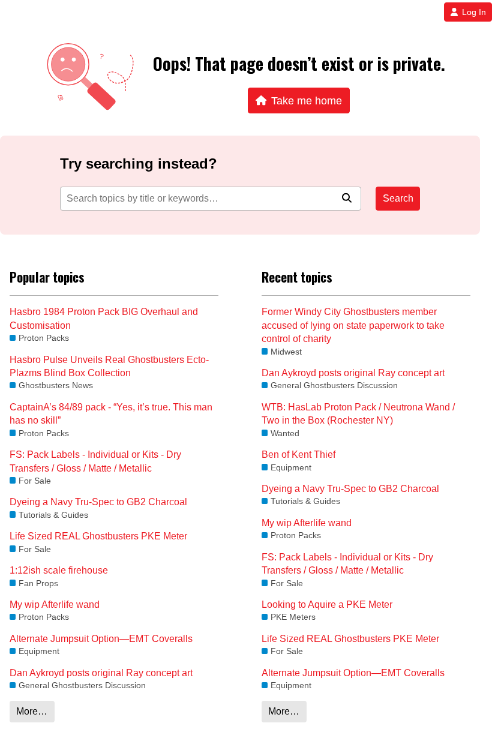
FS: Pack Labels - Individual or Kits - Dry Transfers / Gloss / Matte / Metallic (95, 461)
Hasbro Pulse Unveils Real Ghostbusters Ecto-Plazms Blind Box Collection (109, 366)
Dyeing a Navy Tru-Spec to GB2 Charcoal (98, 502)
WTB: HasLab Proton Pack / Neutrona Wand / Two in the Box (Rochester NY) (358, 413)
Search (398, 198)
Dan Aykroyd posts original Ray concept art (101, 673)
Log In (474, 12)
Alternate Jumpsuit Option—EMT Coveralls (101, 639)
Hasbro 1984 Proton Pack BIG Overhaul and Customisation (104, 318)
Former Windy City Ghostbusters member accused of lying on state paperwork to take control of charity (353, 325)
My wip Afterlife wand (55, 604)
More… (31, 711)
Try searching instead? (138, 163)
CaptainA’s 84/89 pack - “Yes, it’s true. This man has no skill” (111, 413)
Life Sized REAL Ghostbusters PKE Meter (98, 536)
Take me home (306, 100)
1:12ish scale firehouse (59, 570)
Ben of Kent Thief (298, 454)
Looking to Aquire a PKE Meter (327, 604)
